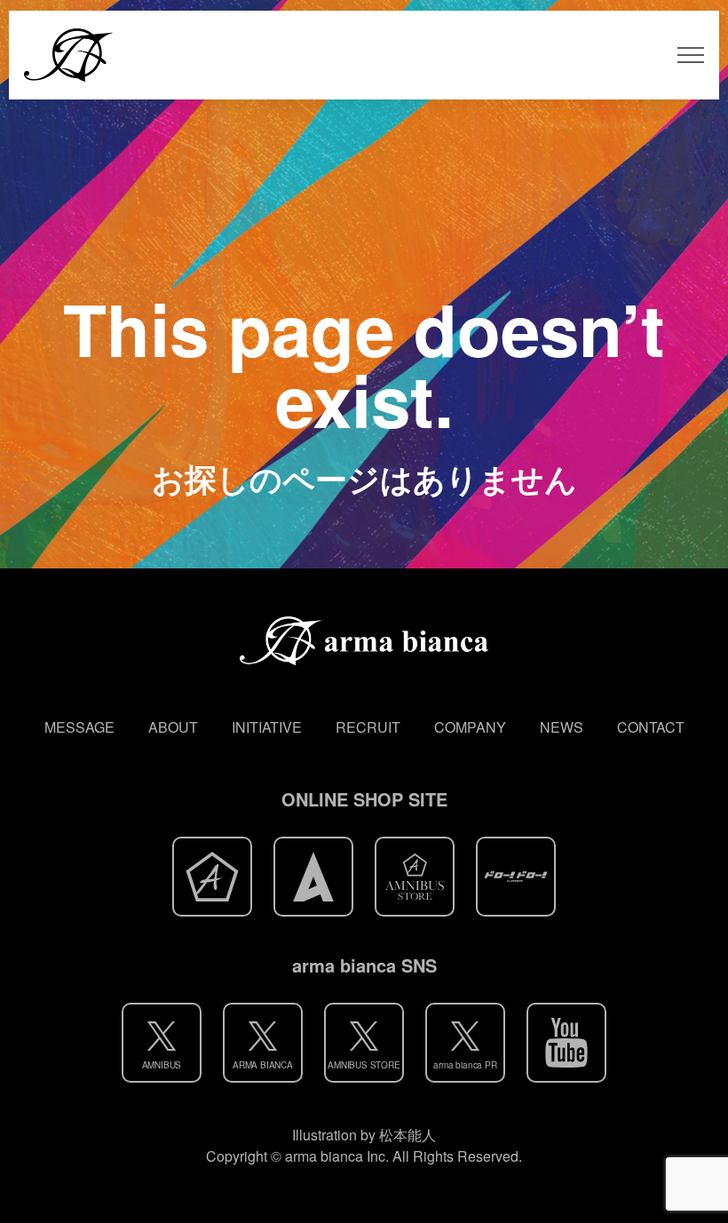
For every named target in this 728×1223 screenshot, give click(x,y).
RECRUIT (368, 727)
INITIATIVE (267, 727)
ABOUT (173, 727)
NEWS (561, 727)
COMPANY (470, 727)
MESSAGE (79, 727)
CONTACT (650, 727)
